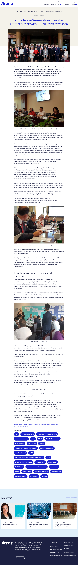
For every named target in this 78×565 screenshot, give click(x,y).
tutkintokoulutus (56, 471)
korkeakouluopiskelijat (46, 448)
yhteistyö (44, 476)
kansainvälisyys (19, 443)
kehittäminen (32, 443)
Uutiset (42, 15)
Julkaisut (66, 5)
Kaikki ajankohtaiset (71, 497)
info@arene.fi (53, 552)
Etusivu (46, 5)
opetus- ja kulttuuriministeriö (23, 462)
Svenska (70, 2)
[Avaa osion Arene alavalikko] (76, 4)
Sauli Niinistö (19, 467)
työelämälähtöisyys (20, 476)
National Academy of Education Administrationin (29, 457)
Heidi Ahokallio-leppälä (52, 439)
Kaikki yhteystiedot (55, 555)
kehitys (42, 443)
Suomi (65, 2)
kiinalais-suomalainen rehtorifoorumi (25, 448)
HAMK (40, 439)
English (75, 2)
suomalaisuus (54, 467)
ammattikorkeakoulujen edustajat (47, 434)
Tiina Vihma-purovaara (41, 471)
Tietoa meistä (68, 545)
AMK (16, 434)
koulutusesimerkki (20, 453)
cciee (32, 439)
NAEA (31, 453)
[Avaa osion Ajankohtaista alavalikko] (60, 4)
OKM (48, 457)
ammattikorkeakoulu (28, 434)
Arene (73, 5)
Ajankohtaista (55, 5)
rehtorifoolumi (52, 462)
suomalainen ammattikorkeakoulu (36, 467)
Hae (60, 2)
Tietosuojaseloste (69, 552)
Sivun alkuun (19, 558)
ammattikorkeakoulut (21, 439)
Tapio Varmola (27, 471)
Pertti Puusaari (40, 462)
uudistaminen (34, 476)
